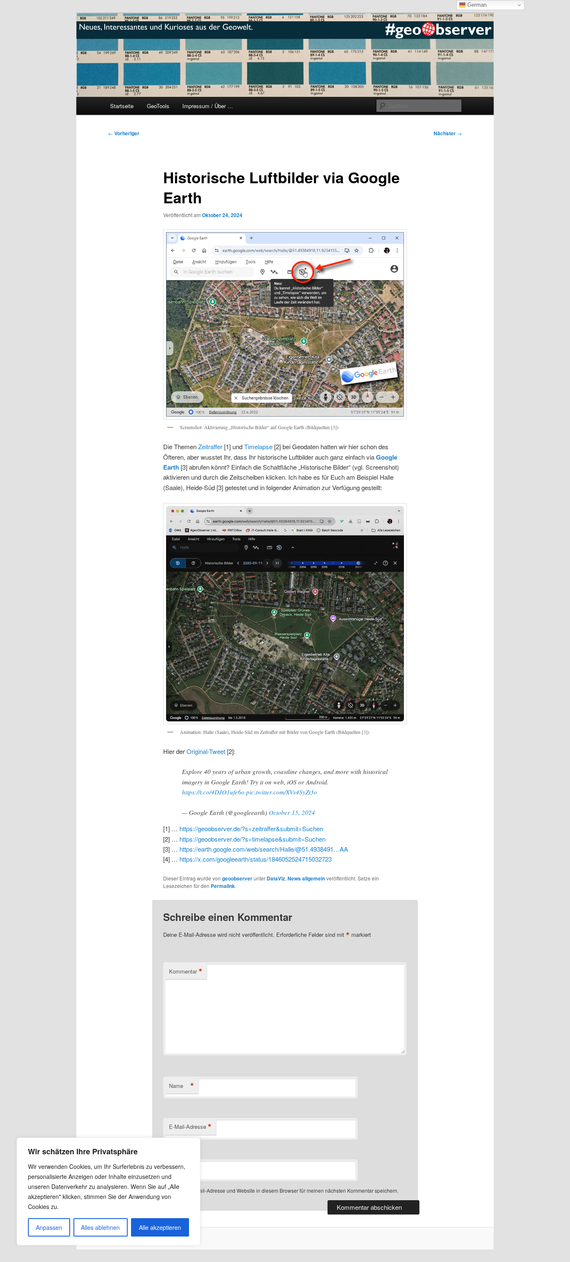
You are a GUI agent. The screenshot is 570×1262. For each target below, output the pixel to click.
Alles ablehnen (100, 1227)
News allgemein (306, 878)
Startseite (122, 106)
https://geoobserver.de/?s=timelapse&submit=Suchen (252, 839)
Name (181, 1086)
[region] (108, 1191)
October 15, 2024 (292, 812)
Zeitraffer (210, 446)
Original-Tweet (206, 751)
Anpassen (49, 1227)
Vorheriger (123, 133)
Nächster (448, 133)
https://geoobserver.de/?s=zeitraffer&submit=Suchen (251, 828)
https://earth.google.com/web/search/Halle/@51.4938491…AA (263, 849)
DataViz (276, 878)
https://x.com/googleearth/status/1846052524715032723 (255, 859)
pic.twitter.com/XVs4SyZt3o (281, 792)
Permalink (223, 886)
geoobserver (237, 878)
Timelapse (258, 446)
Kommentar (185, 971)
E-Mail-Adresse (190, 1126)
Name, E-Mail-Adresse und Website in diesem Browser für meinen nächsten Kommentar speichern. (286, 1190)
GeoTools (158, 106)
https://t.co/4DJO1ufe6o (213, 792)
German (476, 5)
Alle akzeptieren (160, 1227)
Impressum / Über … (207, 106)
